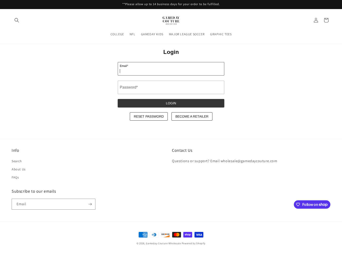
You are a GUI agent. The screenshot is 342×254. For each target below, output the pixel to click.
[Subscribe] (90, 204)
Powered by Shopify (194, 243)
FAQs (15, 177)
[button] (17, 20)
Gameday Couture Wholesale (163, 243)
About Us (19, 169)
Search (17, 161)
